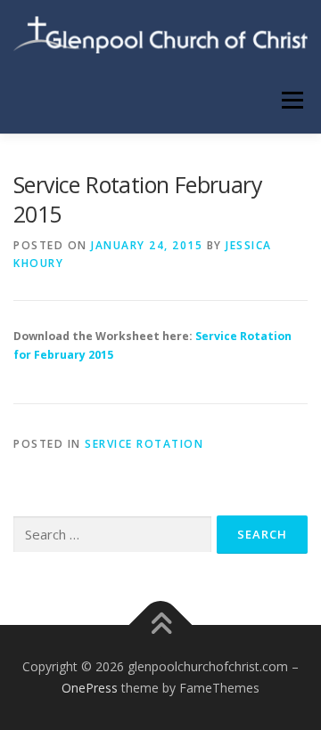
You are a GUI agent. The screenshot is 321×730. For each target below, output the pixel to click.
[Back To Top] (161, 625)
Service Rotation (144, 443)
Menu (291, 100)
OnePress (90, 687)
